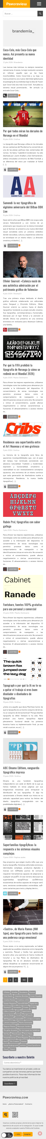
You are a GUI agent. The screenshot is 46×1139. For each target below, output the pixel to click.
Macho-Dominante (21, 377)
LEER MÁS (13, 95)
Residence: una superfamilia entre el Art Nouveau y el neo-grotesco (22, 444)
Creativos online (23, 1000)
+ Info (17, 1134)
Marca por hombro (24, 1026)
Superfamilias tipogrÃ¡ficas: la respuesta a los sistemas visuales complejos (21, 848)
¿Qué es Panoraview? (15, 1104)
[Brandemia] (5, 96)
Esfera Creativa (9, 1011)
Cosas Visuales (35, 996)
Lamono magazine (10, 1023)
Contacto (28, 1104)
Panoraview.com (15, 1097)
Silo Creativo (14, 1041)
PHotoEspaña (17, 1034)
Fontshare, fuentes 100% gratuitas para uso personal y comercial (22, 606)
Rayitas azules (19, 857)
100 (24, 980)
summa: (23, 1045)
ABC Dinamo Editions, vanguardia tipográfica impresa (21, 769)
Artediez (15, 992)
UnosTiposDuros (34, 1045)
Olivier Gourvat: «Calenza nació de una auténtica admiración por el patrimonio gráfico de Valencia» (22, 285)
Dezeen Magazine (10, 1004)
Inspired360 (19, 1019)
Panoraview (16, 4)
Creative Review (9, 1000)
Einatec (26, 1007)
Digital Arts (34, 1004)
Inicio (5, 1104)
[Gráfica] (5, 170)
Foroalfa (19, 1015)
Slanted (24, 1041)
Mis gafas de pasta (10, 1030)
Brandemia (18, 62)
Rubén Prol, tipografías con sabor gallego (21, 524)
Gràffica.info (28, 1015)
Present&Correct (10, 1038)
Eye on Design (9, 1015)
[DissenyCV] (5, 330)
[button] (7, 1135)
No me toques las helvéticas (29, 1030)
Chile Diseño (8, 996)
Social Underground (11, 1045)
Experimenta (26, 1011)
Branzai (32, 992)
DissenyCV (17, 293)
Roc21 (6, 1041)
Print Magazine (23, 1038)
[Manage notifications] (40, 1133)
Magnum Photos (9, 1026)
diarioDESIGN (23, 1004)
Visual (6, 1049)
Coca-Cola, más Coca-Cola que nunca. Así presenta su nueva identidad (19, 54)
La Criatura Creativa (33, 1019)
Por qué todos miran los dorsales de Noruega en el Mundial (23, 133)
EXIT (18, 1011)
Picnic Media (28, 1034)
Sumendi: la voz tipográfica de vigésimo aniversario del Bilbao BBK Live (23, 207)
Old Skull (7, 1034)
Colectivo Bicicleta (21, 996)
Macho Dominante (25, 1023)
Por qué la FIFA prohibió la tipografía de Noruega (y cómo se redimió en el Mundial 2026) (21, 369)
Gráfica (17, 139)
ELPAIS (33, 1007)
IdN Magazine (8, 1019)
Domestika (17, 1007)
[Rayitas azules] (5, 894)
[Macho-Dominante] (5, 417)
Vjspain (12, 1049)
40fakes (7, 992)
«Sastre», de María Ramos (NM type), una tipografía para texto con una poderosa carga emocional (22, 933)
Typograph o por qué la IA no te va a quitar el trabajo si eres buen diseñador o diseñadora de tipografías (22, 691)
